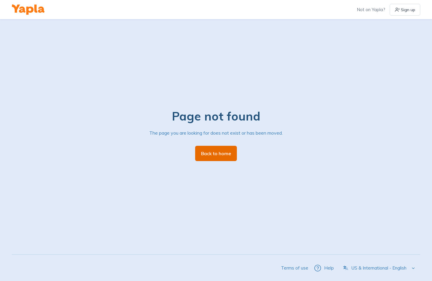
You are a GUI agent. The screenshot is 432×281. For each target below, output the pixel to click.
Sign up (408, 9)
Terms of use (294, 268)
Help (329, 268)
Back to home (216, 153)
